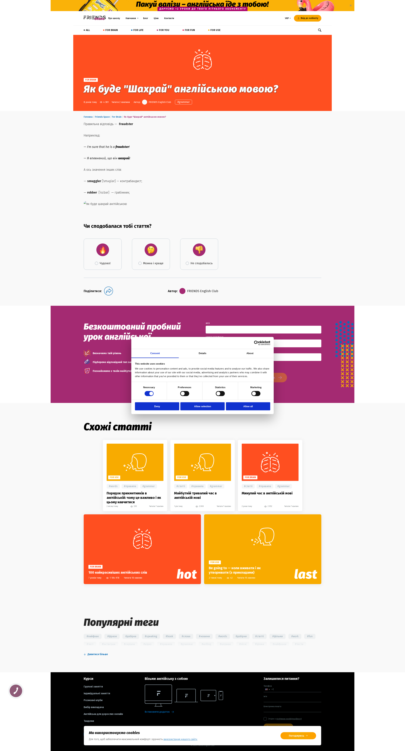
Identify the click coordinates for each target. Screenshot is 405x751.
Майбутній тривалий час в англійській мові (195, 495)
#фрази (112, 636)
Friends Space (102, 117)
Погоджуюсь (296, 735)
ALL (88, 30)
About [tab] (249, 353)
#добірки (241, 636)
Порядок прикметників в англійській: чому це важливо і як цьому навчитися (134, 497)
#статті (180, 486)
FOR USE (215, 30)
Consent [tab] (155, 353)
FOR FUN (190, 30)
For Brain (117, 117)
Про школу (114, 18)
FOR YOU (164, 30)
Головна (88, 117)
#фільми (277, 636)
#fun (310, 636)
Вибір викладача (94, 707)
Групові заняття (93, 686)
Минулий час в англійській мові (267, 493)
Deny (157, 406)
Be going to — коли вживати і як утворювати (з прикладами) (235, 570)
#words (113, 486)
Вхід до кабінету (309, 18)
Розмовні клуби (93, 700)
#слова (186, 636)
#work (295, 636)
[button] (267, 689)
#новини (204, 636)
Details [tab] (202, 353)
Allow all (248, 406)
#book (169, 636)
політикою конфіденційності (289, 719)
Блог (145, 18)
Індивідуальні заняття (97, 693)
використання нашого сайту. (180, 739)
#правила (130, 486)
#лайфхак (93, 636)
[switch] (184, 393)
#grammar (183, 102)
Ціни (156, 18)
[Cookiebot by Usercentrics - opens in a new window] (256, 342)
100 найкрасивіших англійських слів (117, 572)
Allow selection (202, 406)
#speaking (151, 636)
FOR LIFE (138, 30)
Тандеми (89, 721)
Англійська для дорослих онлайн (103, 714)
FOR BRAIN (111, 30)
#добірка (130, 636)
